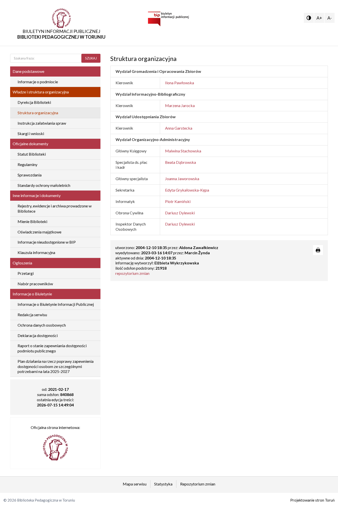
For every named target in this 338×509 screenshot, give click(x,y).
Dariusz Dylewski (180, 212)
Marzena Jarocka (180, 105)
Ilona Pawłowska (179, 82)
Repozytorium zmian (197, 483)
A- (329, 18)
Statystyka (163, 483)
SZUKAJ (91, 58)
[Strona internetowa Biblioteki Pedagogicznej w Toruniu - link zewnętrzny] (55, 445)
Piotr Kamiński (178, 201)
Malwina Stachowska (183, 150)
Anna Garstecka (178, 128)
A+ (319, 18)
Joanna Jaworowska (182, 178)
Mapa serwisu (134, 483)
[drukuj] (318, 250)
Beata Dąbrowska (180, 162)
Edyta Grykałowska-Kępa (187, 190)
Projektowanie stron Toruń (312, 500)
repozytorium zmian (132, 273)
